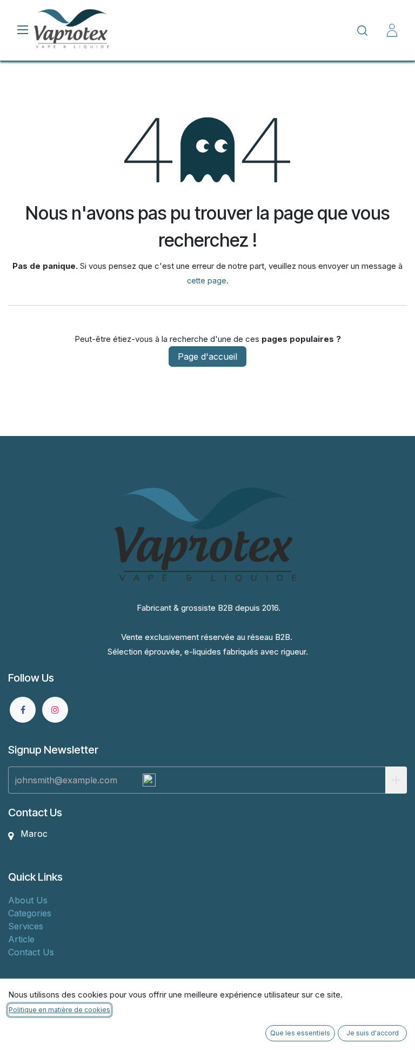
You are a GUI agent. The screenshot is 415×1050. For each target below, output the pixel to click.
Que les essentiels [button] (300, 1033)
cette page (206, 280)
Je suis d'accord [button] (372, 1033)
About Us (28, 900)
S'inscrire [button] (396, 780)
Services (25, 926)
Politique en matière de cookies (59, 1010)
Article (21, 939)
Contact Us (31, 952)
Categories (29, 913)
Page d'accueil (207, 356)
